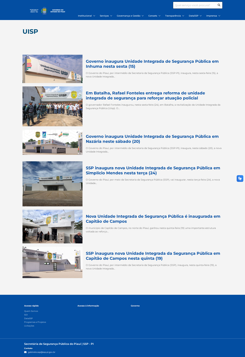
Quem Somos (31, 311)
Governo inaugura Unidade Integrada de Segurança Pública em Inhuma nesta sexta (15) (152, 64)
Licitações (29, 326)
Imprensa (211, 15)
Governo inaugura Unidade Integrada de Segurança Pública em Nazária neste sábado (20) (152, 139)
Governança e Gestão (128, 15)
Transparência (173, 15)
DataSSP (193, 15)
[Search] (219, 5)
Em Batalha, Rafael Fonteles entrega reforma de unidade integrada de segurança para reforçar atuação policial (145, 95)
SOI (26, 315)
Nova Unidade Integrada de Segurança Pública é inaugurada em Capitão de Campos (153, 219)
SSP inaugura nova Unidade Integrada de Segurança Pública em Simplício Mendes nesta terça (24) (153, 170)
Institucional (85, 15)
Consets (152, 15)
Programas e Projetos (35, 322)
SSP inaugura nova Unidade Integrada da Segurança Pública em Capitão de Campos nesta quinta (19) (153, 256)
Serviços (104, 15)
